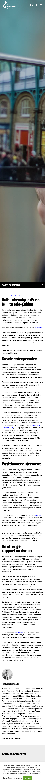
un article (38, 328)
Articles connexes (14, 754)
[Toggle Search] (36, 4)
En (31, 5)
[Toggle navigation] (41, 5)
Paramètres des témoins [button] (12, 778)
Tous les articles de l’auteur (12, 738)
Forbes (38, 515)
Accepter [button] (28, 778)
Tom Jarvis (18, 632)
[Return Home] (10, 5)
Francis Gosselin (16, 295)
